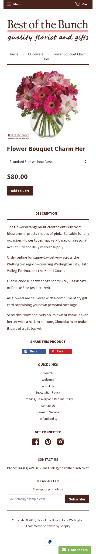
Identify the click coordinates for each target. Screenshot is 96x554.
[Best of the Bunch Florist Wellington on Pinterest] (48, 443)
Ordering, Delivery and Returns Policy (48, 399)
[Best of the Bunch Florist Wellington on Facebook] (35, 443)
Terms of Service (48, 412)
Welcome (48, 380)
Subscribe (77, 499)
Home (14, 54)
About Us (48, 386)
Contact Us (48, 406)
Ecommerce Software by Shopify (48, 526)
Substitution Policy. (48, 393)
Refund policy (48, 419)
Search (48, 373)
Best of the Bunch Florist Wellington (60, 520)
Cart (85, 4)
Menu (17, 4)
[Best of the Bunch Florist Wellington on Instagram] (60, 443)
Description (46, 213)
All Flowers (35, 54)
